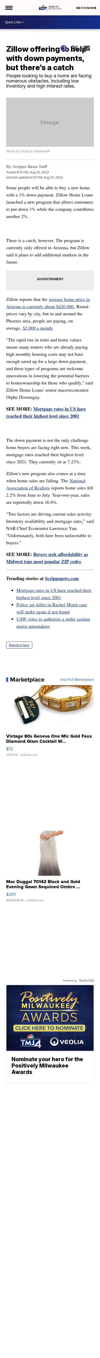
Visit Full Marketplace (77, 679)
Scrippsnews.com (62, 578)
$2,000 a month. (38, 328)
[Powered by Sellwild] (86, 980)
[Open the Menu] (8, 7)
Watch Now (85, 7)
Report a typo (19, 645)
